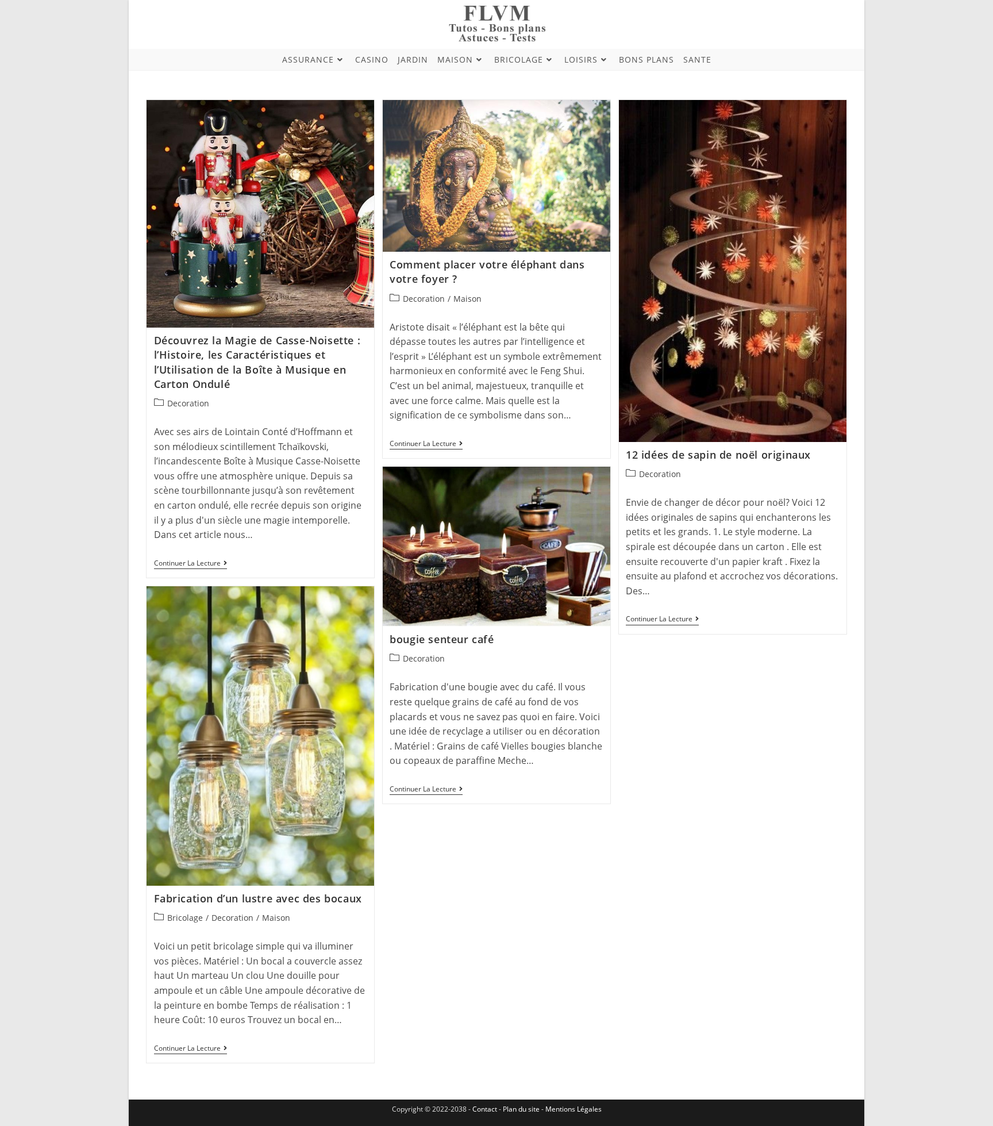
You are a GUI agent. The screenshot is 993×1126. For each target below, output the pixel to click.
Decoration (188, 403)
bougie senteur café (442, 639)
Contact (485, 1109)
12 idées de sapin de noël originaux (718, 455)
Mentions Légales (573, 1109)
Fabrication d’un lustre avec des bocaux (258, 898)
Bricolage (185, 917)
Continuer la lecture (190, 564)
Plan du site (521, 1109)
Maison (467, 298)
